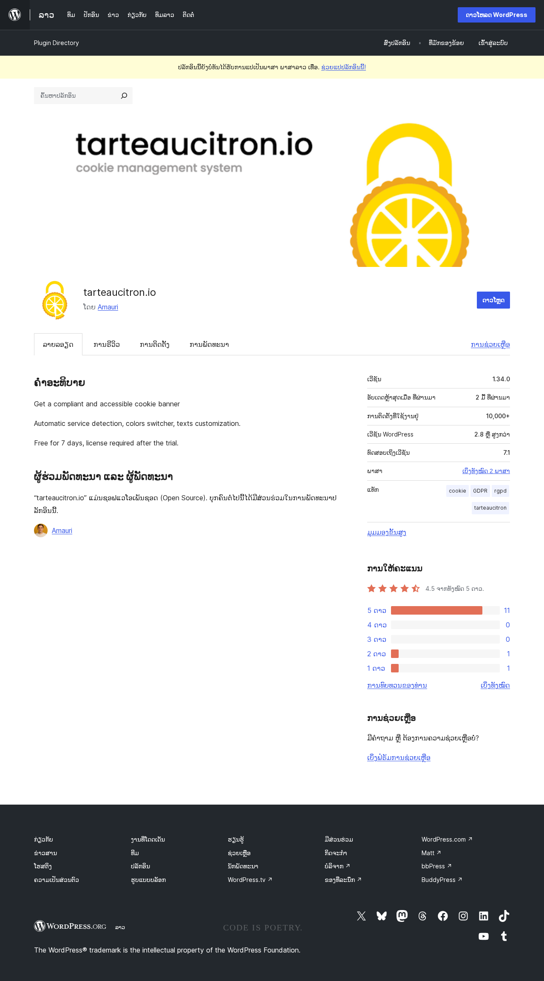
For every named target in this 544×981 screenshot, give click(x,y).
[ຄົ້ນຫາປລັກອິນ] (124, 95)
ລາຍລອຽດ (58, 344)
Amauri (108, 307)
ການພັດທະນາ (209, 344)
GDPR (480, 491)
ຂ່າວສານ (45, 852)
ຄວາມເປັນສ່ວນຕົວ (56, 879)
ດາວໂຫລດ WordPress (496, 14)
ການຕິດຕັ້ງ (155, 344)
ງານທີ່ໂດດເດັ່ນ (148, 839)
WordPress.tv (250, 879)
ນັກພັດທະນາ (243, 866)
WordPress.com (447, 839)
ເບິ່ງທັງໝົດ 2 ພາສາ (486, 471)
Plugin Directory (56, 42)
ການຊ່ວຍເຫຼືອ (490, 344)
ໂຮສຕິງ (43, 866)
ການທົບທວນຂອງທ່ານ (397, 685)
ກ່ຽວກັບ (43, 839)
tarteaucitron (490, 508)
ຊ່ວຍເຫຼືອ (239, 852)
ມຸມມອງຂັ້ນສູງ (386, 532)
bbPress (437, 866)
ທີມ (135, 852)
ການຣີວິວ (107, 344)
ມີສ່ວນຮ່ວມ (339, 839)
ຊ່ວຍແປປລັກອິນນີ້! (343, 67)
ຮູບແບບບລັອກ (148, 879)
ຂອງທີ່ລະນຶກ (343, 879)
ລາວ (120, 927)
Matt (432, 852)
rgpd (500, 491)
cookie (457, 491)
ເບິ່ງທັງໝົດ (495, 685)
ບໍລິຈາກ (338, 866)
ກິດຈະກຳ (336, 852)
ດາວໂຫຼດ (493, 299)
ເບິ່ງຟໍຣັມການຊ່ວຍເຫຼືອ (399, 757)
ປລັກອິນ (140, 866)
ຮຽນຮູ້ (236, 839)
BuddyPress (442, 879)
